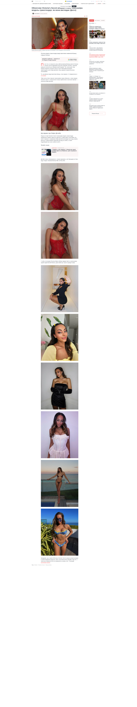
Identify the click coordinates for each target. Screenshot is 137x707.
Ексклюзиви (67, 3)
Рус (104, 1)
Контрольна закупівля (58, 3)
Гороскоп (105, 3)
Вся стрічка (91, 23)
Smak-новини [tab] (97, 20)
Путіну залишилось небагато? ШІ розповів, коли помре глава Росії (97, 43)
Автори (99, 3)
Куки (70, 6)
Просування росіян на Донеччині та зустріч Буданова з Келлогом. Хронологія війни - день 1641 (97, 55)
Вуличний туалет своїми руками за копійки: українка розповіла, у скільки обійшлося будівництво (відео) (97, 107)
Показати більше (95, 113)
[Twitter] (98, 1)
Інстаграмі (43, 75)
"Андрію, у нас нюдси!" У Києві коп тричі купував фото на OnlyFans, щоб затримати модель (64, 151)
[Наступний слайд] (106, 4)
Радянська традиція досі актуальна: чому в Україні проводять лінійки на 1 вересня (97, 27)
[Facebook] (92, 1)
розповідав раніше (45, 562)
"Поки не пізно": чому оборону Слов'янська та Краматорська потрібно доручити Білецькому (96, 49)
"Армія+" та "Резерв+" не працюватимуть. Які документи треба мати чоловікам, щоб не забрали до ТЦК (96, 78)
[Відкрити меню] (32, 1)
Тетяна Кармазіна (36, 13)
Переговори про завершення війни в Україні (42, 3)
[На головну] (68, 1)
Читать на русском (36, 16)
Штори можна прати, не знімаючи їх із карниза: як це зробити (97, 94)
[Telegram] (95, 1)
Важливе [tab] (103, 20)
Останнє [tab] (91, 20)
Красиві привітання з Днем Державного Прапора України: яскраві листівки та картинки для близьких (96, 70)
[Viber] (93, 1)
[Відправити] (44, 1)
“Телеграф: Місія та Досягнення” (87, 3)
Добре (74, 6)
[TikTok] (102, 1)
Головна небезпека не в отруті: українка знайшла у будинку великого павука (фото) (96, 100)
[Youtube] (97, 1)
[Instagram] (100, 1)
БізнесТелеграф (75, 3)
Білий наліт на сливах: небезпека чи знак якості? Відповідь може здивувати (96, 62)
